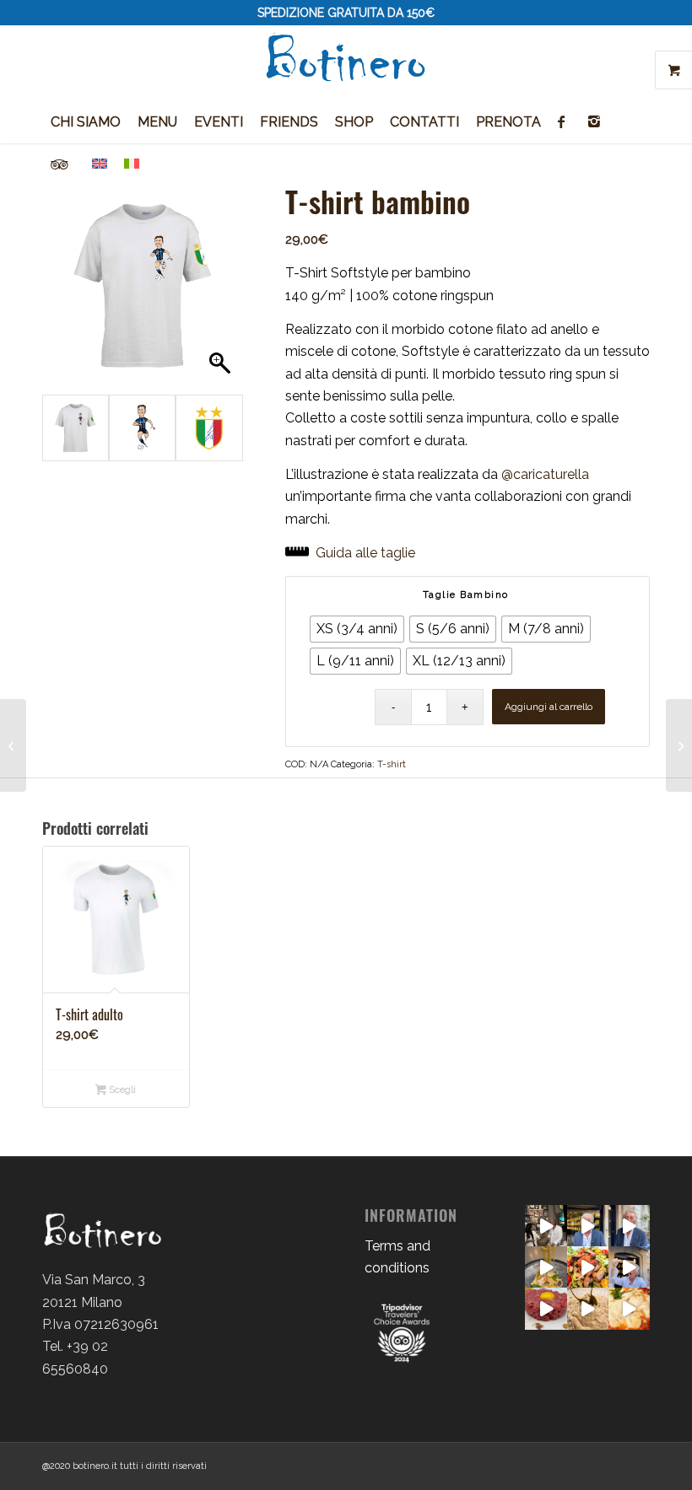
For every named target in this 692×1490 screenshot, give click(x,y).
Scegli (121, 1089)
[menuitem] (85, 122)
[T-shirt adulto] (13, 745)
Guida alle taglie (365, 553)
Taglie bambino (466, 594)
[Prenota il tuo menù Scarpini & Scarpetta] (587, 1225)
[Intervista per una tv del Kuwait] (545, 1225)
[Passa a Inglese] (100, 164)
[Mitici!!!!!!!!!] (629, 1267)
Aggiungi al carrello (548, 707)
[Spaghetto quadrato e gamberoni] (545, 1267)
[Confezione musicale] (679, 745)
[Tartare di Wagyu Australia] (545, 1308)
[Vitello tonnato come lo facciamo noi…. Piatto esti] (587, 1308)
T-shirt (391, 764)
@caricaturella (545, 474)
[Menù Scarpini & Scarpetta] (629, 1225)
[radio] (357, 629)
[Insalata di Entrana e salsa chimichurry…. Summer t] (587, 1267)
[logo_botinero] (346, 63)
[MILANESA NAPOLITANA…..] (629, 1308)
